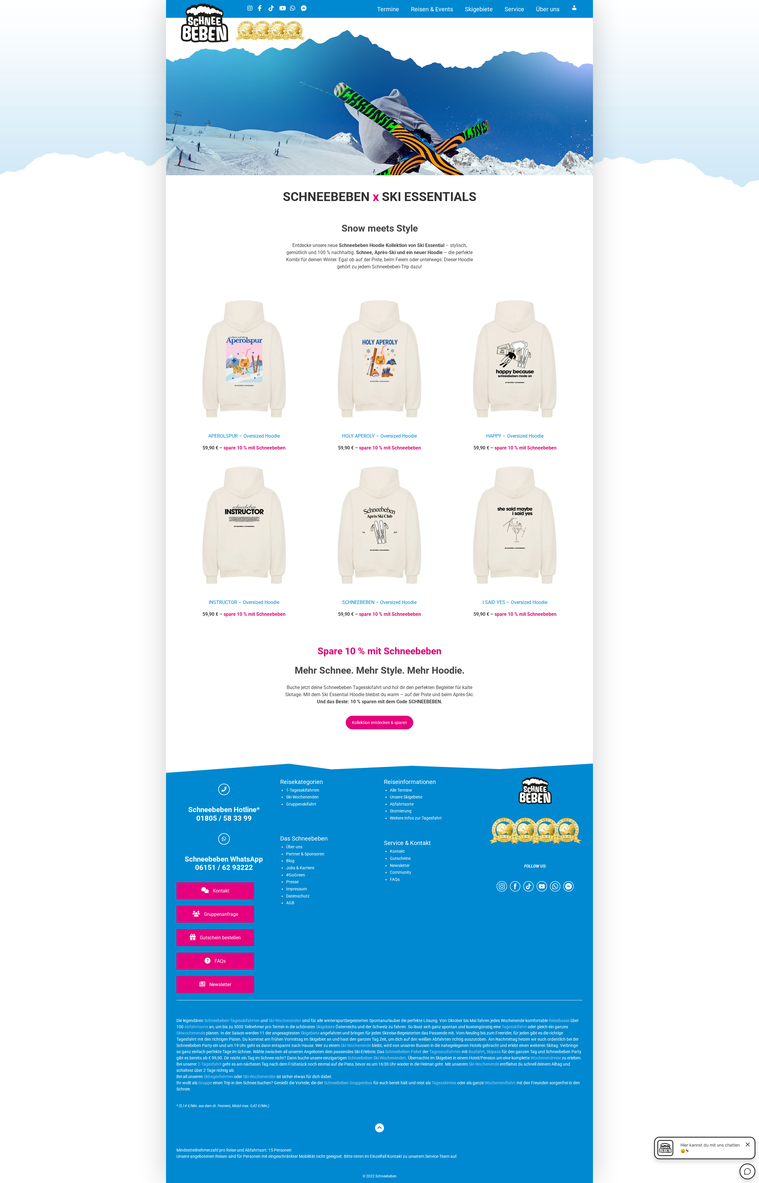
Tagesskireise (444, 1082)
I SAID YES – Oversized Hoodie (515, 602)
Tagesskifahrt (514, 1026)
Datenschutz (298, 896)
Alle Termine (401, 790)
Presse (292, 881)
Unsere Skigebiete (406, 797)
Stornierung (401, 811)
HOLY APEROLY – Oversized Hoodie (379, 436)
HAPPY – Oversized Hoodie (514, 436)
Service (514, 9)
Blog (290, 860)
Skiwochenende (190, 1033)
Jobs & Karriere (300, 867)
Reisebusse (559, 1020)
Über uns (547, 9)
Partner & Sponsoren (305, 854)
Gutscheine (400, 858)
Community (400, 872)
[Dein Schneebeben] (204, 41)
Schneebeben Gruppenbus (348, 1082)
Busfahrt (476, 1051)
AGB (290, 902)
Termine (388, 9)
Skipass (494, 1051)
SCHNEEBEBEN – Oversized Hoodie (379, 602)
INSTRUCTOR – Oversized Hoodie (244, 602)
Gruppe (205, 1082)
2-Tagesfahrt (209, 1064)
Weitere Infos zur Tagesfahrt (416, 818)
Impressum (296, 889)
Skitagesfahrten (218, 1076)
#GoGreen (295, 875)
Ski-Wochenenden (302, 797)
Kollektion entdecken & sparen (379, 722)
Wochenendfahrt (500, 1082)
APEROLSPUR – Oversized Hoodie (244, 436)
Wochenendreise (546, 1058)
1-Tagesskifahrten (302, 790)
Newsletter (219, 984)
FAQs (219, 961)
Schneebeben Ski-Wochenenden (377, 1058)
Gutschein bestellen (220, 937)
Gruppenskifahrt (301, 804)
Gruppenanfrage (220, 914)
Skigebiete (479, 9)
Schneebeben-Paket (403, 1051)
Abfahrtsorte (402, 804)
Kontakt (220, 891)
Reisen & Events (432, 9)
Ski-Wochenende (356, 1045)
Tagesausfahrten (445, 1051)
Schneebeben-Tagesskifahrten (232, 1020)
